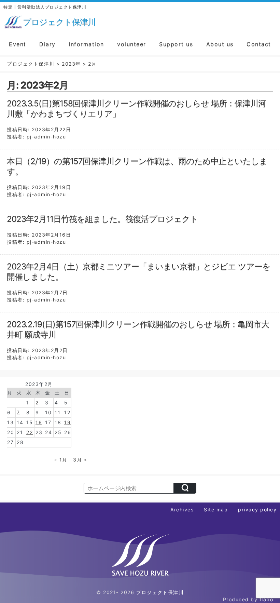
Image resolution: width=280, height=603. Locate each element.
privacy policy (257, 509)
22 (29, 432)
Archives (182, 509)
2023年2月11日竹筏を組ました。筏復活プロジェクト (102, 219)
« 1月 (61, 460)
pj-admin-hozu (46, 136)
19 (67, 422)
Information (86, 44)
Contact (259, 44)
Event (17, 44)
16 (39, 422)
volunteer (131, 44)
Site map (216, 509)
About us (220, 44)
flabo (267, 599)
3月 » (80, 460)
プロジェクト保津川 (160, 592)
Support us (176, 44)
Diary (47, 44)
